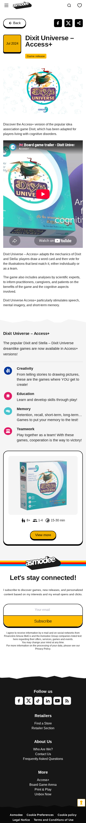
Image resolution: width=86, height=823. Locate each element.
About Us (43, 741)
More (43, 772)
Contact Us (43, 754)
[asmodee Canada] (22, 5)
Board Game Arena (43, 784)
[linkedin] (48, 701)
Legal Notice (21, 820)
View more (43, 535)
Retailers (43, 716)
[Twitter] (29, 701)
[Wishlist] (79, 5)
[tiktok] (38, 701)
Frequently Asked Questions (43, 758)
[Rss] (67, 701)
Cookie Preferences (40, 815)
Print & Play (43, 789)
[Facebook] (19, 701)
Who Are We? (43, 749)
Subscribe (43, 621)
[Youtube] (57, 701)
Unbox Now (43, 794)
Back (17, 23)
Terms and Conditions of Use (53, 820)
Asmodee (16, 815)
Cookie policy (67, 815)
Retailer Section (43, 728)
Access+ (43, 780)
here (15, 639)
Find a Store (43, 723)
